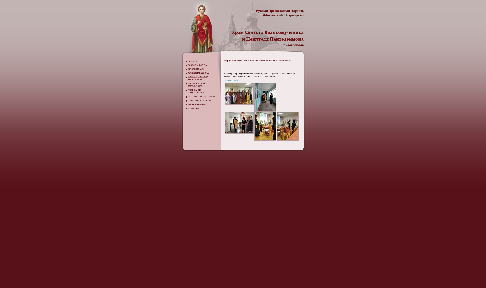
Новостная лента (197, 65)
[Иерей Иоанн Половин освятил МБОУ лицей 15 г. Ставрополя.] (239, 94)
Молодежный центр (199, 105)
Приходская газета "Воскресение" (198, 78)
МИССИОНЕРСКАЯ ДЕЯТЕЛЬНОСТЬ (196, 85)
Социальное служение (200, 101)
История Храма (196, 69)
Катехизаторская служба (201, 97)
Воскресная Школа (198, 73)
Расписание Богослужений (196, 91)
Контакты (193, 108)
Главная (192, 61)
